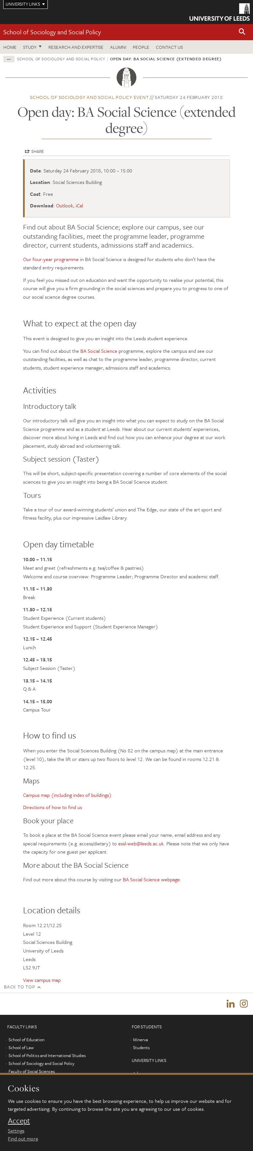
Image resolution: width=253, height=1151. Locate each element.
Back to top (19, 986)
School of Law (21, 1047)
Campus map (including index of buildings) (67, 795)
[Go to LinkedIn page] (231, 1004)
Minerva (140, 1039)
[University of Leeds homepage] (219, 12)
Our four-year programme (51, 259)
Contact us (169, 47)
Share (37, 151)
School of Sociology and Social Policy (52, 31)
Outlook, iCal (69, 205)
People (141, 47)
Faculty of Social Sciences (32, 1071)
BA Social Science (98, 350)
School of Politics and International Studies (47, 1055)
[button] (242, 32)
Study (30, 47)
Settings (16, 1130)
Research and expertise (75, 47)
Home (9, 47)
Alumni (118, 47)
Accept (19, 1121)
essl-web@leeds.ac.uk (141, 843)
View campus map (42, 980)
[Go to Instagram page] (244, 1004)
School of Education (26, 1039)
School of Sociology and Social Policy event (89, 97)
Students (141, 1047)
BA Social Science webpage (151, 879)
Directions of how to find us (52, 807)
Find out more (23, 1138)
